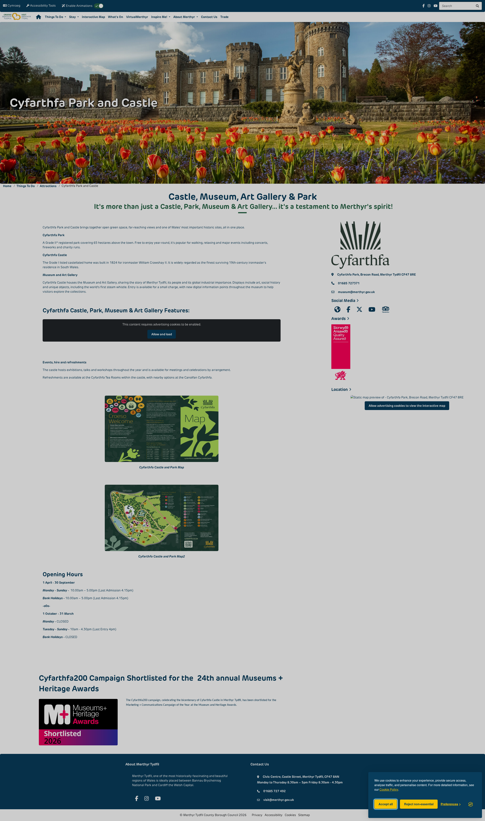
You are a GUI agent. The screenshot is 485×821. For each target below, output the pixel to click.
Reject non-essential (418, 804)
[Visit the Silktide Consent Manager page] (470, 804)
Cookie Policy (388, 789)
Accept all (386, 804)
